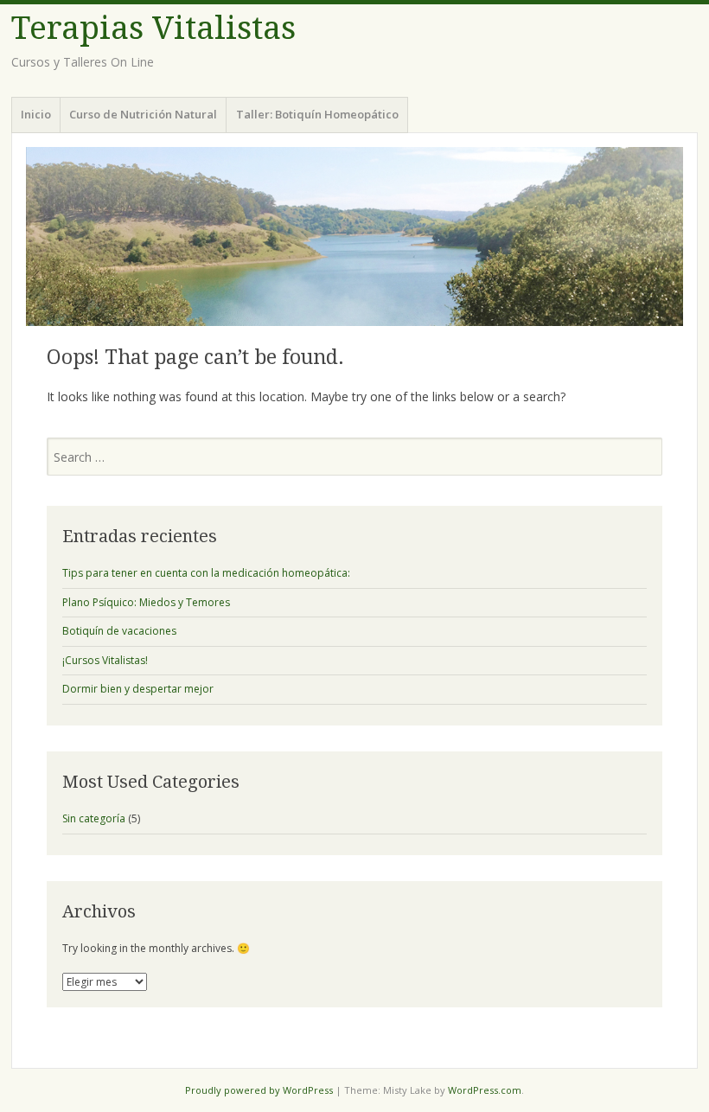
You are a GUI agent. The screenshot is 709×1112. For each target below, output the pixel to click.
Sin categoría (93, 818)
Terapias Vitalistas (153, 28)
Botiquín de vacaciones (119, 630)
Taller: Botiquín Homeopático (317, 114)
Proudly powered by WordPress (259, 1089)
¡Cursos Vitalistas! (105, 660)
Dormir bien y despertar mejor (138, 688)
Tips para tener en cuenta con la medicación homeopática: (206, 573)
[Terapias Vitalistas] (354, 236)
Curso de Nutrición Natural (143, 114)
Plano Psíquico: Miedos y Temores (146, 602)
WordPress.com (484, 1089)
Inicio (36, 114)
